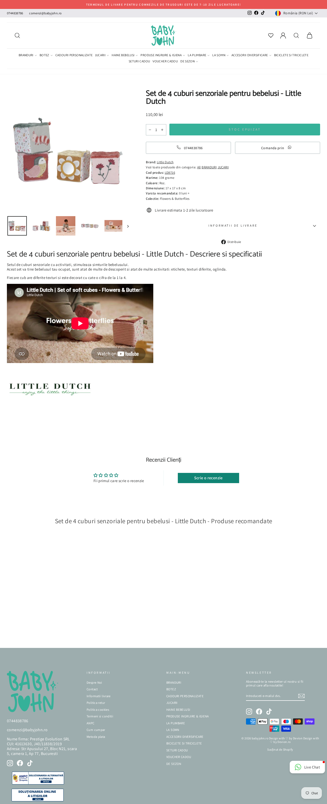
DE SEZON (187, 62)
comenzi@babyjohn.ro (45, 13)
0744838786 (15, 13)
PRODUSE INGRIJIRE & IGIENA (161, 55)
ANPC (91, 723)
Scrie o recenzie (208, 478)
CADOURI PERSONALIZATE (74, 55)
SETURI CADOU (139, 62)
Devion (297, 738)
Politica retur (96, 703)
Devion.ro (283, 742)
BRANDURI (26, 55)
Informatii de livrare (233, 225)
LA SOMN (218, 55)
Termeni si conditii (100, 716)
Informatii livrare (99, 696)
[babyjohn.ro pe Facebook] (20, 763)
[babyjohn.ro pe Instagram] (10, 763)
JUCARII (100, 55)
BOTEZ (44, 55)
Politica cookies (98, 709)
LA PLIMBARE (197, 55)
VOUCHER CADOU (165, 62)
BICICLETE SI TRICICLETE (291, 55)
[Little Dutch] (50, 403)
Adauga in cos (22, 636)
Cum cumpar (96, 730)
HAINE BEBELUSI (123, 55)
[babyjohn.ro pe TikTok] (30, 763)
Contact (92, 689)
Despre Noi (94, 682)
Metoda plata (96, 737)
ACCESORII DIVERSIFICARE (249, 55)
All (199, 167)
